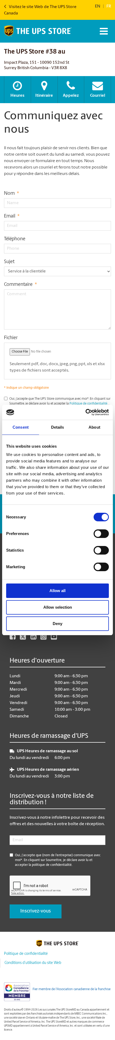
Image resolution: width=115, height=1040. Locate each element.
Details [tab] (57, 427)
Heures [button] (17, 95)
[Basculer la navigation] (103, 31)
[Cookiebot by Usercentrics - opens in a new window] (85, 412)
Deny (57, 623)
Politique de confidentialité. (89, 403)
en (97, 6)
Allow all (57, 590)
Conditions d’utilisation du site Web (33, 963)
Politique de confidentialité (26, 954)
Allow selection (57, 607)
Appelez (71, 95)
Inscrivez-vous (35, 911)
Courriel (97, 95)
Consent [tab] (21, 427)
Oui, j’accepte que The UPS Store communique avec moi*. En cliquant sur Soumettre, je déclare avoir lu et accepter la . (59, 401)
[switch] (101, 533)
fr (108, 6)
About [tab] (94, 427)
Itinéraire (44, 95)
